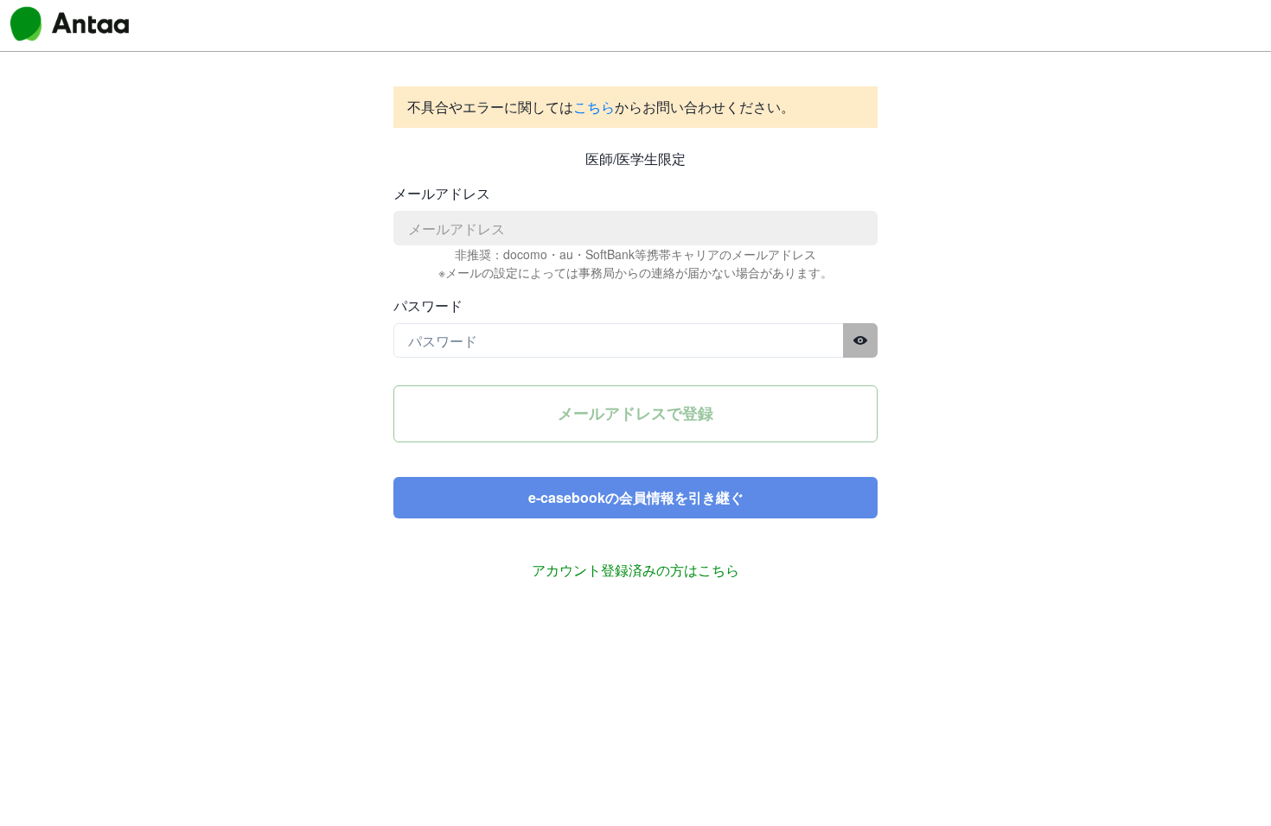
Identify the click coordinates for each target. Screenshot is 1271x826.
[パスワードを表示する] (860, 340)
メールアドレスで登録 (635, 413)
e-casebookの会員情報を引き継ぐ (636, 497)
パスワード (428, 305)
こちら (594, 107)
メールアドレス (441, 193)
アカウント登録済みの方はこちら (635, 570)
